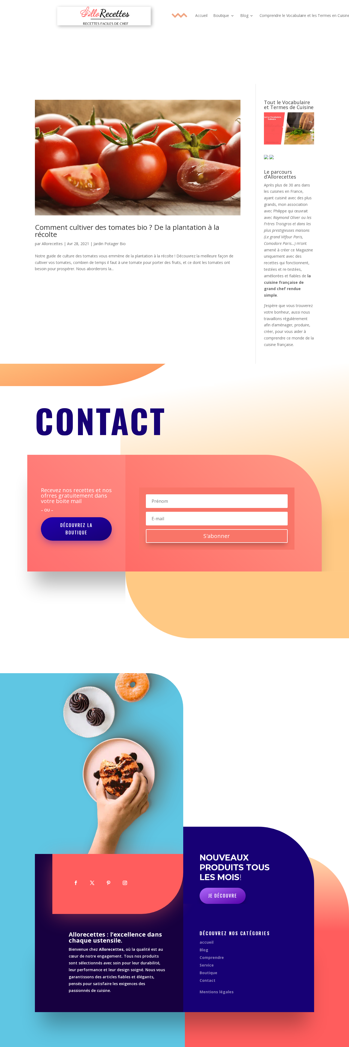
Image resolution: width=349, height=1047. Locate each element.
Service (207, 965)
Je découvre (222, 895)
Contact (207, 980)
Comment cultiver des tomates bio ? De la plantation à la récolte (127, 230)
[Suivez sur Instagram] (125, 883)
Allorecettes (52, 243)
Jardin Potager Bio (110, 243)
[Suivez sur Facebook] (76, 883)
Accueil (201, 15)
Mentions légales (217, 991)
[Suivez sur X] (92, 883)
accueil (206, 942)
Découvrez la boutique (76, 529)
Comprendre (212, 957)
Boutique (221, 15)
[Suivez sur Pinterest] (108, 883)
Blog (244, 15)
